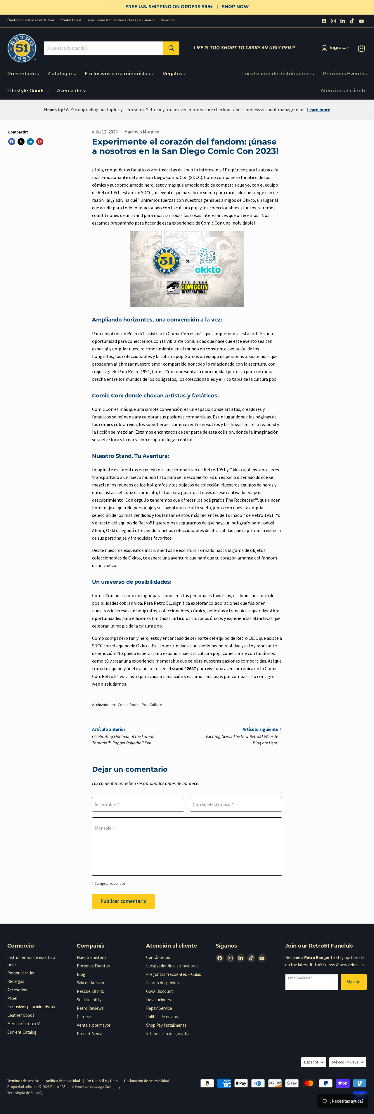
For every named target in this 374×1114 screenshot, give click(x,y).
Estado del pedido (162, 983)
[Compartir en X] (21, 141)
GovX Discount (159, 991)
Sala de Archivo (90, 983)
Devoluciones (158, 999)
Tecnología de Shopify (24, 1092)
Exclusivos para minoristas (118, 74)
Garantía (167, 20)
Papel (12, 998)
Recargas (15, 981)
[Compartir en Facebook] (11, 141)
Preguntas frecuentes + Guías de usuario (121, 20)
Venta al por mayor (93, 1025)
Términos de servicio (23, 1080)
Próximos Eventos (345, 74)
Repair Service (159, 1008)
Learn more (318, 110)
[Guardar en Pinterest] (39, 141)
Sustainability (89, 999)
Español (311, 1062)
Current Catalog (22, 1032)
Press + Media (89, 1033)
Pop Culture (152, 704)
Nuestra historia (91, 957)
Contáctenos (71, 20)
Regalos (172, 74)
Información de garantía (167, 1033)
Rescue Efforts (90, 991)
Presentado (22, 74)
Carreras (84, 1016)
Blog (81, 974)
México (345, 1062)
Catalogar (61, 74)
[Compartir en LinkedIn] (30, 141)
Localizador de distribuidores (278, 74)
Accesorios (17, 990)
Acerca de (70, 91)
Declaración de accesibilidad (146, 1080)
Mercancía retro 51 (24, 1023)
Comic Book (128, 704)
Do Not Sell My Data (102, 1080)
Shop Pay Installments (166, 1025)
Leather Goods (20, 1015)
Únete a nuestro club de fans (31, 20)
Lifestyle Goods (26, 91)
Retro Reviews (90, 1008)
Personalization (21, 973)
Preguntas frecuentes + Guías (173, 974)
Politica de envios (162, 1016)
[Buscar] (171, 48)
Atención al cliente (344, 91)
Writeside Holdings (89, 1086)
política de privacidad (63, 1080)
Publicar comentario (124, 901)
